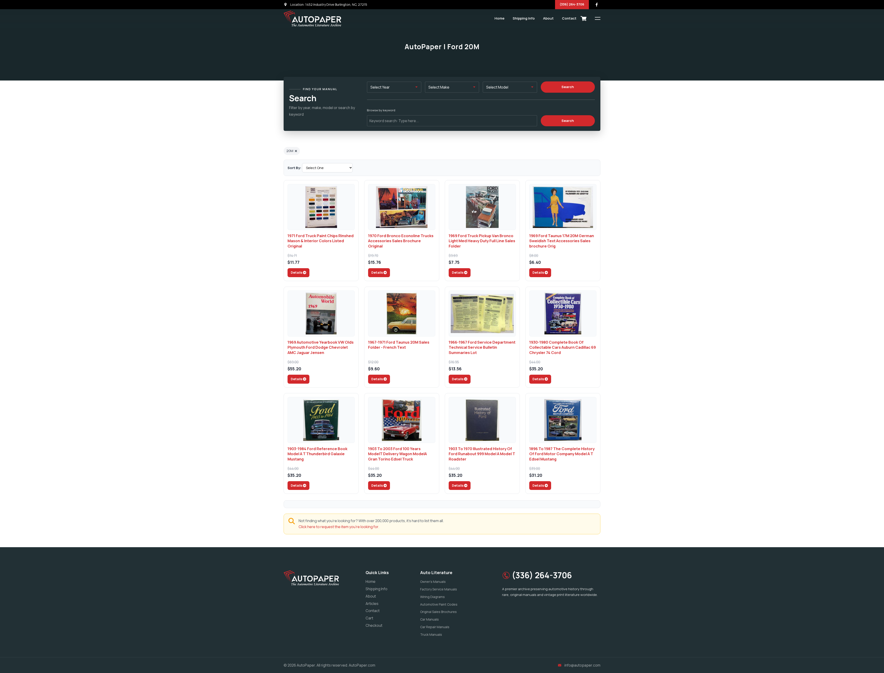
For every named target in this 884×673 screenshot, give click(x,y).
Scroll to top (10, 337)
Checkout (374, 625)
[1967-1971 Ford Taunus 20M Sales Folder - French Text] (401, 313)
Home (499, 18)
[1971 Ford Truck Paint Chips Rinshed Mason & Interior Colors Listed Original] (321, 207)
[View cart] (583, 18)
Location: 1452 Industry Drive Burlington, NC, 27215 (328, 4)
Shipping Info (524, 18)
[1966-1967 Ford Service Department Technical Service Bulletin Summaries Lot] (482, 313)
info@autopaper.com (582, 665)
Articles (372, 603)
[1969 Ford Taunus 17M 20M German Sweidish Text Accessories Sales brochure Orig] (562, 207)
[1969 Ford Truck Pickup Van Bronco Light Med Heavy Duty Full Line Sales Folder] (482, 207)
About (548, 18)
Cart (369, 618)
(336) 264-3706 (572, 4)
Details (297, 272)
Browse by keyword (381, 110)
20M (289, 151)
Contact (569, 18)
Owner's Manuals (433, 581)
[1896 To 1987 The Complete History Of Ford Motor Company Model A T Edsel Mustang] (562, 420)
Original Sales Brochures (438, 612)
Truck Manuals (431, 634)
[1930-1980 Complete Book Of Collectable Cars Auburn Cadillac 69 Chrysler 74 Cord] (562, 313)
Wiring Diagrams (432, 597)
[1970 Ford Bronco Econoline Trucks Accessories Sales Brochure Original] (401, 207)
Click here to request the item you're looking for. (339, 526)
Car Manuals (429, 619)
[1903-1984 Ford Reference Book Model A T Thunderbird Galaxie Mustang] (321, 420)
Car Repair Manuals (434, 627)
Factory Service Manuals (438, 589)
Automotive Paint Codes (438, 604)
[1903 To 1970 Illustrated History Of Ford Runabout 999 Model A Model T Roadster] (482, 420)
